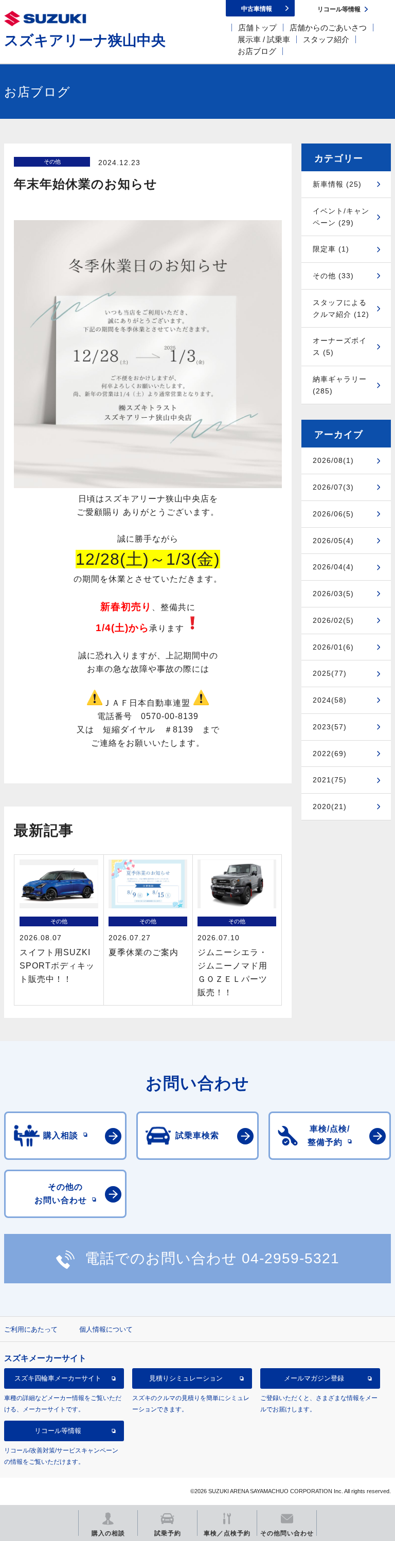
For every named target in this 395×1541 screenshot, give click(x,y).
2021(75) (330, 780)
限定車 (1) (331, 249)
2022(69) (330, 753)
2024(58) (330, 700)
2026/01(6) (333, 647)
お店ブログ (257, 51)
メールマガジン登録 (314, 1378)
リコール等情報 (57, 1431)
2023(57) (330, 727)
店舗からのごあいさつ (328, 27)
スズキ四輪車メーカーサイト (57, 1378)
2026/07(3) (333, 487)
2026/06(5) (333, 514)
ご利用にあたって (31, 1329)
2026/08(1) (333, 460)
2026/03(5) (333, 593)
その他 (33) (333, 276)
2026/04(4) (333, 567)
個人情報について (106, 1329)
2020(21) (330, 806)
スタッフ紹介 (326, 39)
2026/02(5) (333, 620)
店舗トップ (257, 27)
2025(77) (330, 673)
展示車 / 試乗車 (264, 39)
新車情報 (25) (337, 184)
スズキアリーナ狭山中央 (85, 40)
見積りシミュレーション (186, 1378)
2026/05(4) (333, 540)
